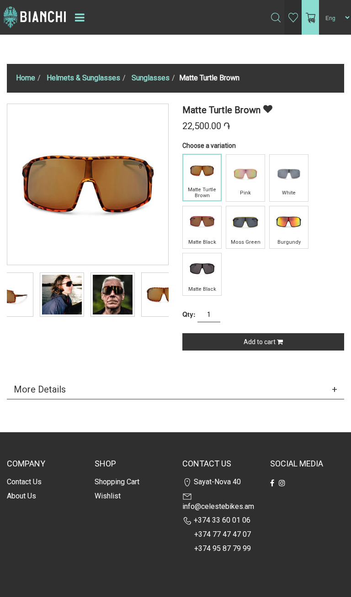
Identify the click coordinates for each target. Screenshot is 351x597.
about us (21, 496)
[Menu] (79, 17)
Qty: (189, 314)
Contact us (24, 481)
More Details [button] (40, 389)
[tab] (175, 389)
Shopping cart (117, 481)
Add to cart (260, 342)
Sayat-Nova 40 (216, 481)
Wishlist (108, 496)
